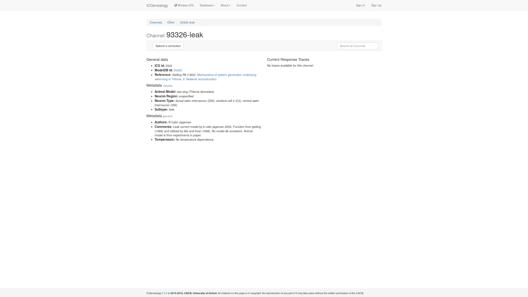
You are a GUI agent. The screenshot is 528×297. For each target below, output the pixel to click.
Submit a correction (168, 46)
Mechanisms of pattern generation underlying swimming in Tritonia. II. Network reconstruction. (205, 77)
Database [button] (206, 5)
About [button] (224, 5)
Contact (242, 5)
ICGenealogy (157, 5)
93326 (178, 70)
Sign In (360, 5)
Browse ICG (185, 5)
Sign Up (376, 5)
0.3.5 (164, 293)
